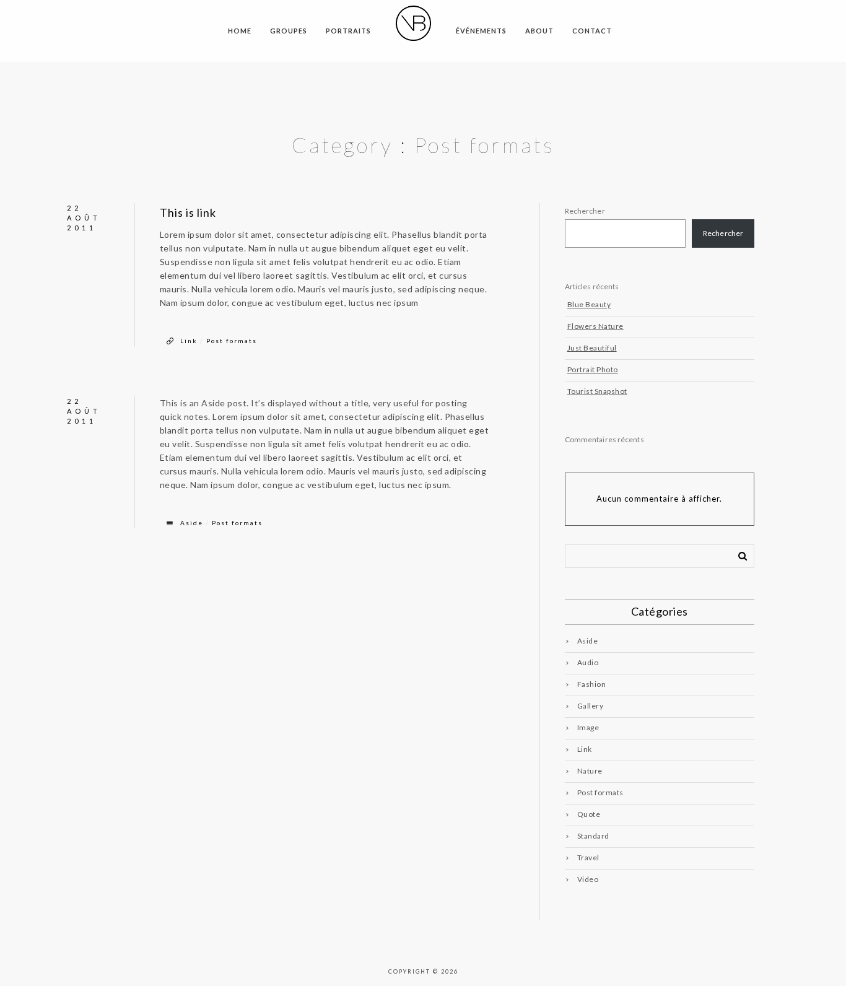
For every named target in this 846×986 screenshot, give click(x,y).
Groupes (288, 31)
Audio (588, 662)
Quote (589, 814)
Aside (191, 522)
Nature (590, 770)
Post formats (231, 340)
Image (588, 727)
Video (588, 879)
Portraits (348, 31)
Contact (592, 31)
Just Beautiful (592, 347)
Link (189, 340)
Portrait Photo (592, 369)
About (539, 31)
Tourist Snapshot (597, 391)
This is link (188, 212)
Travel (588, 857)
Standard (593, 835)
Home (239, 31)
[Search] (738, 554)
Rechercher (585, 211)
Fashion (591, 684)
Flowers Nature (595, 326)
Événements (481, 31)
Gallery (590, 705)
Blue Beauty (589, 304)
